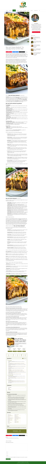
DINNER (14, 10)
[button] (25, 360)
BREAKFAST (10, 10)
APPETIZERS (24, 10)
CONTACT (32, 10)
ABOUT (28, 10)
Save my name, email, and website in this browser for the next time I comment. (16, 457)
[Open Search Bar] (39, 10)
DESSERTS (18, 10)
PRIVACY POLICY (36, 10)
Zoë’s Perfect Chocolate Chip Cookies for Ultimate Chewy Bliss (12, 438)
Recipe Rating (7, 442)
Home (7, 10)
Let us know (14, 431)
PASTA (21, 10)
